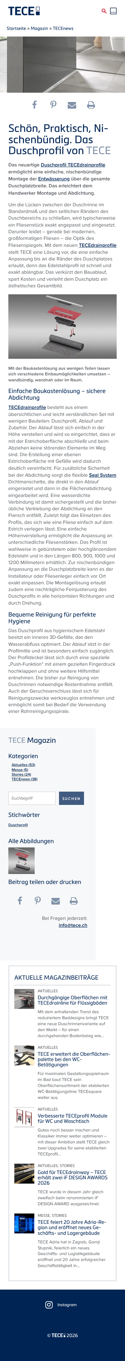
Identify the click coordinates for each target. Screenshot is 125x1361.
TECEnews (63, 28)
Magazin (39, 28)
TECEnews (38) (24, 779)
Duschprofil (54, 164)
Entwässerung (54, 178)
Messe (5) (20, 770)
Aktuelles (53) (23, 765)
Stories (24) (21, 774)
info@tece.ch (73, 925)
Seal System (102, 475)
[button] (37, 105)
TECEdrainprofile (86, 164)
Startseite (16, 28)
